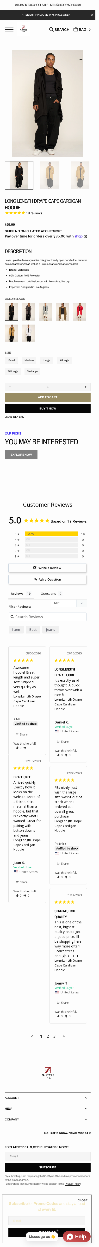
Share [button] (23, 734)
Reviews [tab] (17, 593)
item (16, 629)
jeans (50, 629)
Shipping (12, 231)
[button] (10, 30)
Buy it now (47, 408)
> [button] (63, 1036)
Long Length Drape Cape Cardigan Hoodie (27, 701)
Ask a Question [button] (50, 579)
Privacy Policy (72, 1184)
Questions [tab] (48, 593)
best (33, 629)
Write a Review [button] (49, 568)
